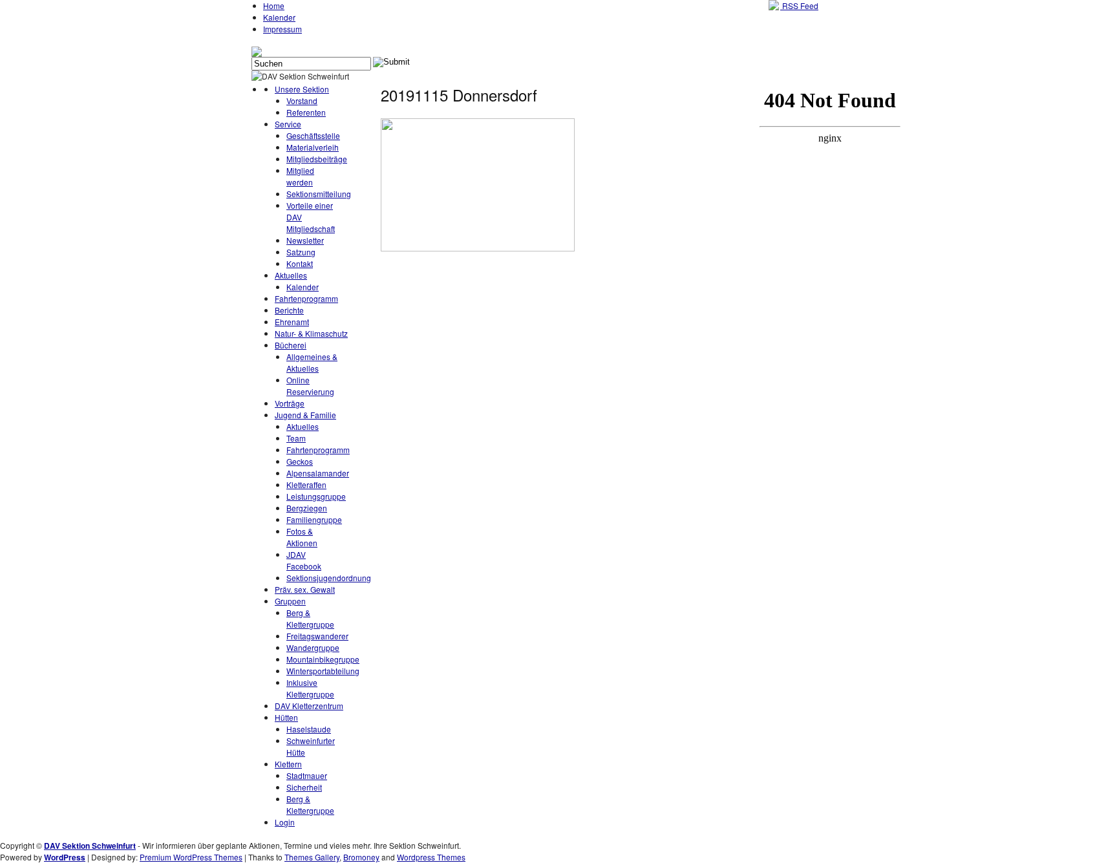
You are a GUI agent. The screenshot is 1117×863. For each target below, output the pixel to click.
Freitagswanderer (317, 635)
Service (288, 123)
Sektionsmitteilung (318, 193)
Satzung (300, 251)
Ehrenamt (292, 321)
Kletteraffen (306, 484)
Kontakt (299, 263)
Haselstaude (308, 728)
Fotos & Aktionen (301, 537)
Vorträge (289, 403)
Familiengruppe (314, 519)
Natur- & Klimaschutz (311, 333)
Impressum (282, 28)
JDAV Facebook (303, 560)
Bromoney (361, 856)
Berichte (289, 309)
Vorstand (301, 100)
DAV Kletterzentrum (309, 705)
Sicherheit (304, 787)
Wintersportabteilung (322, 670)
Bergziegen (306, 507)
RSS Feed (799, 5)
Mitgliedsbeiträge (316, 158)
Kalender (279, 17)
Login (285, 821)
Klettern (288, 763)
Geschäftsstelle (313, 135)
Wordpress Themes (431, 856)
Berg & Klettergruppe (310, 618)
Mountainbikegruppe (322, 659)
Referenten (306, 112)
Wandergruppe (312, 647)
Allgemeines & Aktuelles (311, 362)
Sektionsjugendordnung (328, 577)
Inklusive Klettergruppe (310, 688)
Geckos (299, 461)
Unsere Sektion (302, 88)
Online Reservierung (310, 385)
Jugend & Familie (305, 414)
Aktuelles (291, 275)
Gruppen (290, 600)
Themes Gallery (311, 856)
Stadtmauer (306, 775)
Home (273, 5)
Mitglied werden (300, 176)
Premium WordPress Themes (191, 856)
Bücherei (290, 344)
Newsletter (305, 240)
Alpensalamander (317, 472)
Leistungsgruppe (316, 496)
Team (296, 437)
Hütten (286, 717)
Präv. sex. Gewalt (305, 589)
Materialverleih (312, 147)
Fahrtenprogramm (306, 298)
